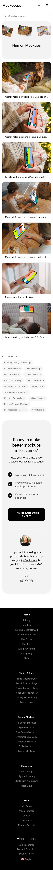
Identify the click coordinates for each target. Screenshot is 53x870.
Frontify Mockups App (26, 697)
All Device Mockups (26, 722)
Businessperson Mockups (15, 410)
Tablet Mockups (26, 746)
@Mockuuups (29, 560)
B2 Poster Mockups (12, 368)
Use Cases (26, 639)
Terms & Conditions (26, 849)
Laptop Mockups (26, 751)
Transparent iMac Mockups (16, 392)
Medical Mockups (12, 374)
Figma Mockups (26, 727)
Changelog (26, 653)
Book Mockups (38, 386)
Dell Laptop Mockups (13, 380)
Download (27, 625)
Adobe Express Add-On (26, 692)
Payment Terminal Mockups (16, 404)
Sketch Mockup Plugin (26, 683)
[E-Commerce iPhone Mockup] (26, 30)
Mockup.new (26, 702)
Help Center (26, 806)
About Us (26, 644)
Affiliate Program (26, 648)
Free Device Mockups (26, 732)
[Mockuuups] (18, 5)
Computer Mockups (26, 741)
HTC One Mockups (36, 380)
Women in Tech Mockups (15, 386)
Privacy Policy (26, 854)
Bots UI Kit (26, 785)
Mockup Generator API (26, 630)
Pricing (26, 620)
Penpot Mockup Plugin (27, 688)
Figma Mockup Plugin (26, 678)
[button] (39, 5)
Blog (26, 658)
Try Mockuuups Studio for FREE (26, 514)
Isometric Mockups (33, 374)
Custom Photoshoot (26, 634)
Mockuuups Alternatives (26, 781)
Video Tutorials (26, 811)
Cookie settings (26, 845)
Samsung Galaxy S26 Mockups (17, 362)
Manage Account (26, 825)
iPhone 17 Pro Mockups (14, 398)
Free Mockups (26, 771)
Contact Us (26, 820)
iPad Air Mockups (33, 368)
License (26, 815)
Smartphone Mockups (26, 737)
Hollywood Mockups (27, 776)
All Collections (38, 410)
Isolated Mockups (37, 398)
